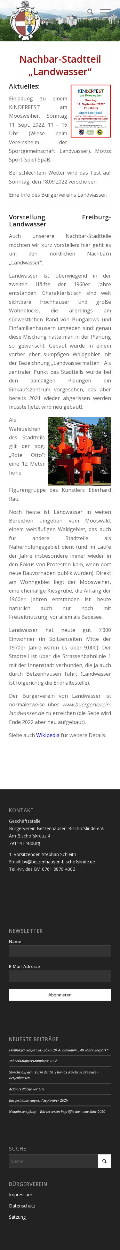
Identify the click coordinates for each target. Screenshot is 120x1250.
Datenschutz (22, 1206)
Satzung (17, 1217)
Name (15, 941)
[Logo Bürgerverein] (50, 21)
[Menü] (102, 13)
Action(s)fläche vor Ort (26, 1088)
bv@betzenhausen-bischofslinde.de (58, 862)
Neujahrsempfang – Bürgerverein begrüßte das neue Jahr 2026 (57, 1111)
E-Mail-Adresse (24, 966)
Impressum (20, 1194)
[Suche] (87, 13)
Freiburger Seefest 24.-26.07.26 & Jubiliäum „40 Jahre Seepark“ (59, 1049)
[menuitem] (87, 13)
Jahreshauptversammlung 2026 (33, 1060)
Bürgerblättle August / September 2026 (38, 1100)
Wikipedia (48, 735)
